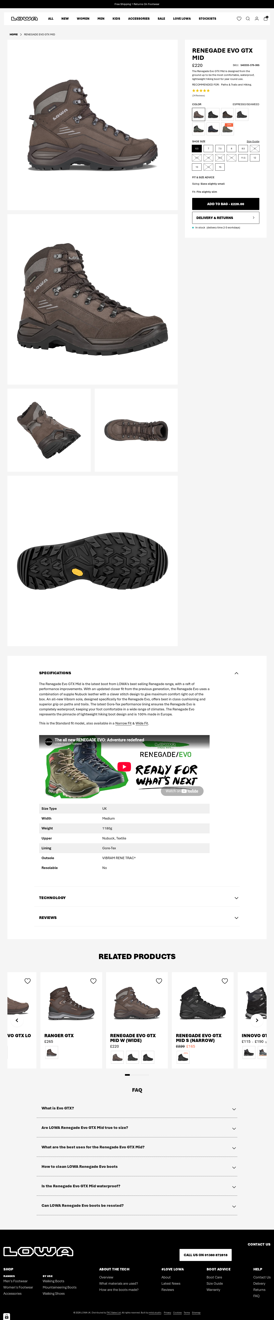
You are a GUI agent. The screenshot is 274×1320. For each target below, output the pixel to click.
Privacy (167, 1312)
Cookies (177, 1312)
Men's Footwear (15, 1281)
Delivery (259, 1283)
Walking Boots (53, 1281)
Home (14, 34)
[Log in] (256, 18)
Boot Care (214, 1277)
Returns (259, 1289)
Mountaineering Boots (59, 1287)
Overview (106, 1277)
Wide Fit (142, 723)
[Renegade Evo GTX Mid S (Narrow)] (203, 1003)
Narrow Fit (123, 723)
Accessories (12, 1293)
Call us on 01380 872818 (205, 1255)
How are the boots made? (119, 1289)
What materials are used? (118, 1283)
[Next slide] (257, 1020)
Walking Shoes (54, 1293)
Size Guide (253, 141)
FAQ (256, 1296)
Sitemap (196, 1312)
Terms (187, 1312)
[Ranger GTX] (71, 1003)
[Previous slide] (17, 1020)
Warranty (213, 1289)
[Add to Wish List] (159, 981)
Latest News (170, 1283)
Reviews (167, 1289)
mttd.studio (155, 1312)
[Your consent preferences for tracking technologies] (6, 1316)
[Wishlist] (239, 18)
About (166, 1277)
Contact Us (262, 1277)
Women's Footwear (18, 1287)
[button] (201, 93)
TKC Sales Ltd (114, 1312)
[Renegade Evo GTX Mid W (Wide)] (137, 1003)
